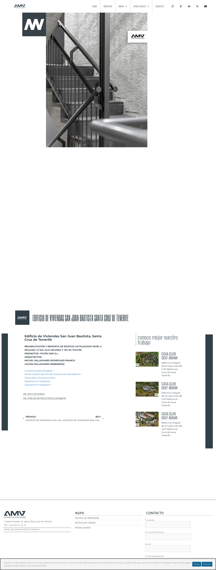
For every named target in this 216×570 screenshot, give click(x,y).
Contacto (159, 6)
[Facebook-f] (180, 6)
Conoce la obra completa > (39, 370)
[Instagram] (172, 6)
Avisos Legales (139, 6)
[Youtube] (205, 6)
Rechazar (207, 564)
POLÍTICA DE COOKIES (85, 522)
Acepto (197, 564)
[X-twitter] (197, 6)
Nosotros (108, 6)
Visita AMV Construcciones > (40, 377)
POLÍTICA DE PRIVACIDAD (87, 518)
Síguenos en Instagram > (38, 384)
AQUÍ (44, 565)
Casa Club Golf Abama (169, 355)
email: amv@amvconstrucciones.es (22, 529)
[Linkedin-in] (189, 6)
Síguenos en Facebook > (38, 381)
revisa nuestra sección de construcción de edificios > (53, 374)
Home (94, 6)
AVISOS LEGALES (83, 527)
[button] (34, 393)
